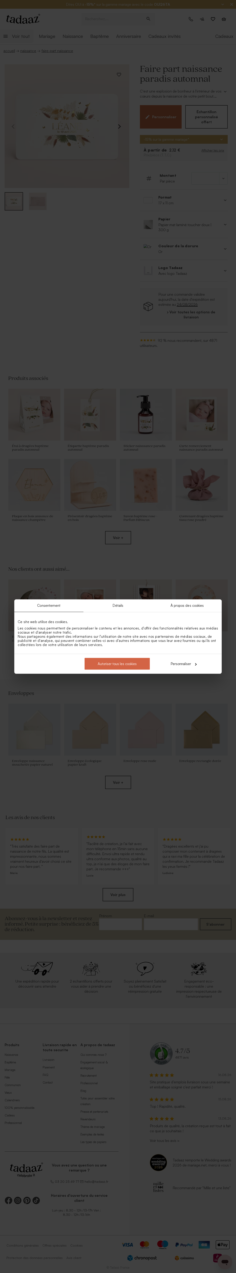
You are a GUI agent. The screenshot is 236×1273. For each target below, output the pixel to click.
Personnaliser (181, 664)
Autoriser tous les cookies (117, 664)
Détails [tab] (118, 605)
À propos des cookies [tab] (187, 605)
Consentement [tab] (48, 605)
